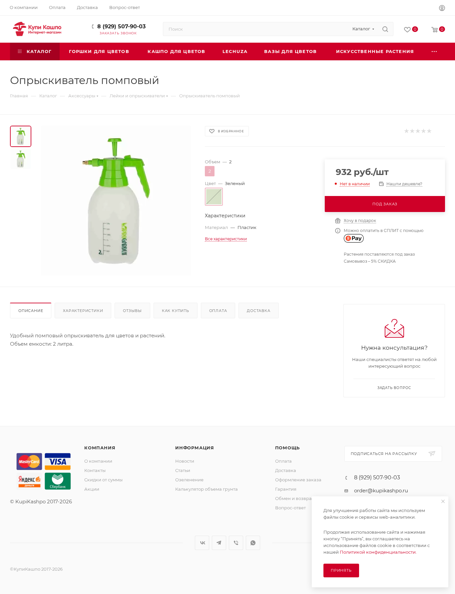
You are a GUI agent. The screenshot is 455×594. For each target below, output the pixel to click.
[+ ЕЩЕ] (434, 51)
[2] (412, 131)
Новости (184, 461)
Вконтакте (202, 543)
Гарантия (285, 489)
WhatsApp (253, 543)
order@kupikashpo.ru (381, 490)
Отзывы (132, 310)
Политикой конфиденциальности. (378, 552)
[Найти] (385, 29)
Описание (30, 310)
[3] (417, 131)
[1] (406, 131)
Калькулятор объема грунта (206, 489)
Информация (194, 447)
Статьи (182, 470)
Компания (99, 447)
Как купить (175, 310)
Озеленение (189, 479)
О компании (98, 461)
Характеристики (83, 310)
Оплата (218, 310)
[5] (429, 131)
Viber (236, 543)
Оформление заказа (298, 479)
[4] (423, 131)
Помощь (287, 447)
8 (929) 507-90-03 (121, 26)
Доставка (258, 310)
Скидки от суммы (103, 479)
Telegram (219, 543)
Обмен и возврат (294, 498)
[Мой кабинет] (442, 9)
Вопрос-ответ (290, 507)
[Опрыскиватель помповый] (116, 201)
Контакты (95, 470)
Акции (91, 489)
